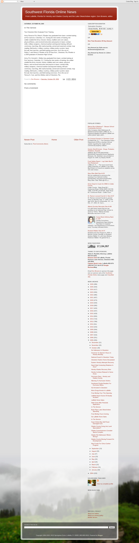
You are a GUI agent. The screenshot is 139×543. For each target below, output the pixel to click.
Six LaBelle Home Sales (99, 416)
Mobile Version (92, 517)
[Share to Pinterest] (75, 79)
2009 (92, 329)
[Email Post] (63, 79)
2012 (92, 321)
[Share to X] (71, 79)
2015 (92, 313)
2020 (92, 300)
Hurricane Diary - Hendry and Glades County (100, 377)
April (93, 462)
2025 (92, 287)
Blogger (100, 535)
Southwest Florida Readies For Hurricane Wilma (101, 384)
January (94, 470)
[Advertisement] (101, 89)
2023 (92, 292)
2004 (92, 473)
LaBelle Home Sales (97, 400)
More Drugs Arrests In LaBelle (101, 390)
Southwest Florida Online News (50, 12)
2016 (92, 311)
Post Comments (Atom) (40, 144)
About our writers (93, 513)
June (93, 456)
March (94, 464)
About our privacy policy (95, 515)
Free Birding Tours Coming (100, 414)
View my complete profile (105, 484)
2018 (92, 305)
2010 (92, 327)
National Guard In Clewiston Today (102, 357)
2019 (92, 303)
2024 (92, 289)
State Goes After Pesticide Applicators (99, 403)
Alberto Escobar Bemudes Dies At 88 (100, 206)
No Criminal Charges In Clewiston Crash (101, 138)
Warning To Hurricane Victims (100, 380)
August (94, 451)
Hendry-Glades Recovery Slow (101, 369)
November (95, 345)
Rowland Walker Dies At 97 (96, 231)
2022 (92, 295)
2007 (92, 335)
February (95, 467)
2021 (92, 297)
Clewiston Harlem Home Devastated (103, 360)
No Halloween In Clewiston (99, 350)
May (93, 459)
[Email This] (67, 79)
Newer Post (29, 140)
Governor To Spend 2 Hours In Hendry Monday (101, 353)
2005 (92, 340)
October (94, 348)
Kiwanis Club (92, 257)
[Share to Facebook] (73, 79)
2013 (92, 319)
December (95, 342)
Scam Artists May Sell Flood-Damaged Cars (100, 422)
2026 (92, 284)
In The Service (96, 407)
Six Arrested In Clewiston (99, 387)
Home (54, 140)
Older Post (78, 140)
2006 (92, 337)
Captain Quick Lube (95, 263)
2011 (92, 324)
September (95, 448)
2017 (92, 308)
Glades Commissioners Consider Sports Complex (101, 431)
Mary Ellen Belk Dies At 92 (96, 173)
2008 (92, 332)
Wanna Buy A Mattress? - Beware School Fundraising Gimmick (101, 127)
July (93, 454)
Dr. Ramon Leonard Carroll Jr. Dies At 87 (101, 196)
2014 (92, 316)
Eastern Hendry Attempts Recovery (102, 362)
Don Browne (96, 271)
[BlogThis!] (69, 79)
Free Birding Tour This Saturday (101, 393)
